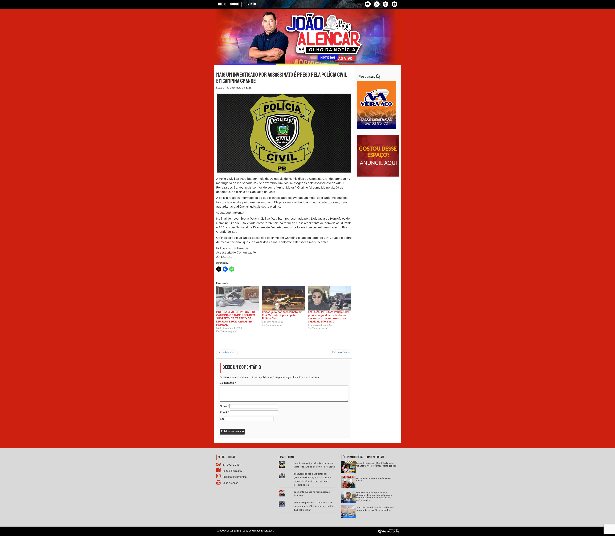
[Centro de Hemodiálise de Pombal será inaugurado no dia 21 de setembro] (348, 512)
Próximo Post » (341, 352)
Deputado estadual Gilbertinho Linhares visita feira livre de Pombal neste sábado (376, 464)
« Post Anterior (227, 352)
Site (222, 419)
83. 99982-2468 (231, 464)
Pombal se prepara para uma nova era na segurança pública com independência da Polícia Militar (315, 506)
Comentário (228, 382)
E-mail (224, 412)
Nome (224, 406)
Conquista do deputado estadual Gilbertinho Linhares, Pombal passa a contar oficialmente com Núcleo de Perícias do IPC (374, 496)
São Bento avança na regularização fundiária (373, 479)
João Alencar (230, 483)
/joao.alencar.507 (232, 470)
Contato (250, 4)
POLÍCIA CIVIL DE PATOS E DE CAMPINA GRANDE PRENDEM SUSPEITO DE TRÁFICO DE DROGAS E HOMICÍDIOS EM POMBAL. (236, 318)
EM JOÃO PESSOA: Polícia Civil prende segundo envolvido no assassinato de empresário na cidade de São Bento (328, 316)
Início (222, 4)
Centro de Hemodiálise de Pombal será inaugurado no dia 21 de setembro (375, 508)
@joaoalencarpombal (234, 477)
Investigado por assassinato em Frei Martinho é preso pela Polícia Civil (282, 315)
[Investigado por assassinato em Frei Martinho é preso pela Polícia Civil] (283, 298)
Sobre (235, 4)
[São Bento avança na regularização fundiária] (348, 483)
